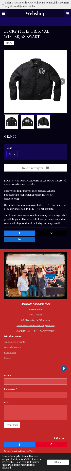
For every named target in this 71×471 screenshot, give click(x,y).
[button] (11, 121)
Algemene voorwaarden (15, 341)
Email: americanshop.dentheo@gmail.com (35, 325)
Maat (9, 147)
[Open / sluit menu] (3, 13)
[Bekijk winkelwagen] (67, 13)
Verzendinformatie (12, 347)
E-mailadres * (10, 388)
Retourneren (10, 352)
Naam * (7, 375)
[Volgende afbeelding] (62, 81)
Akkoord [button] (58, 462)
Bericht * (8, 402)
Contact (7, 357)
